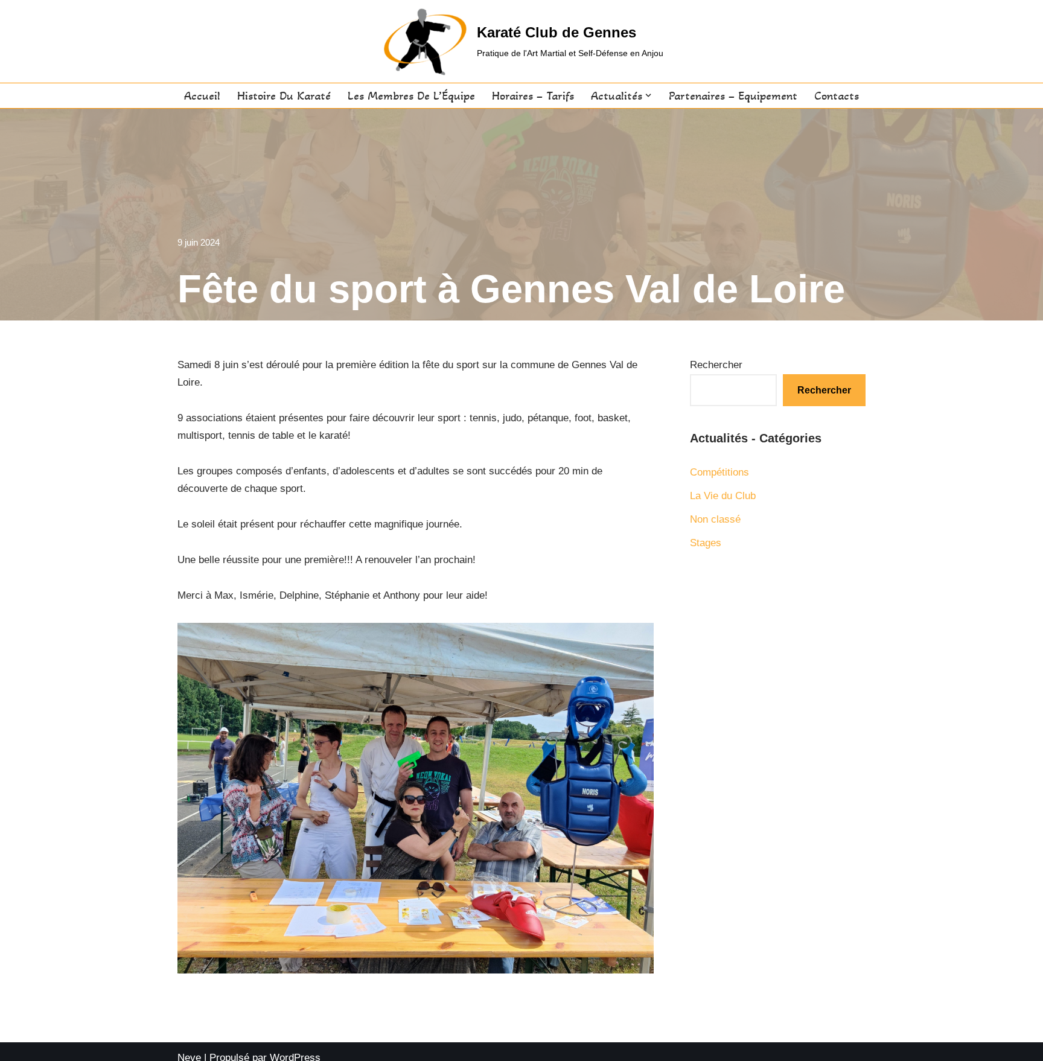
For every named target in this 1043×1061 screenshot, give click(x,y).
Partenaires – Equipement (733, 95)
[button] (648, 95)
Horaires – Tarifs (533, 95)
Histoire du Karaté (284, 95)
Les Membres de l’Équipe (411, 95)
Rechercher (716, 365)
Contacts (836, 95)
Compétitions (719, 472)
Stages (705, 543)
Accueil (202, 95)
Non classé (715, 519)
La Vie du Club (723, 496)
